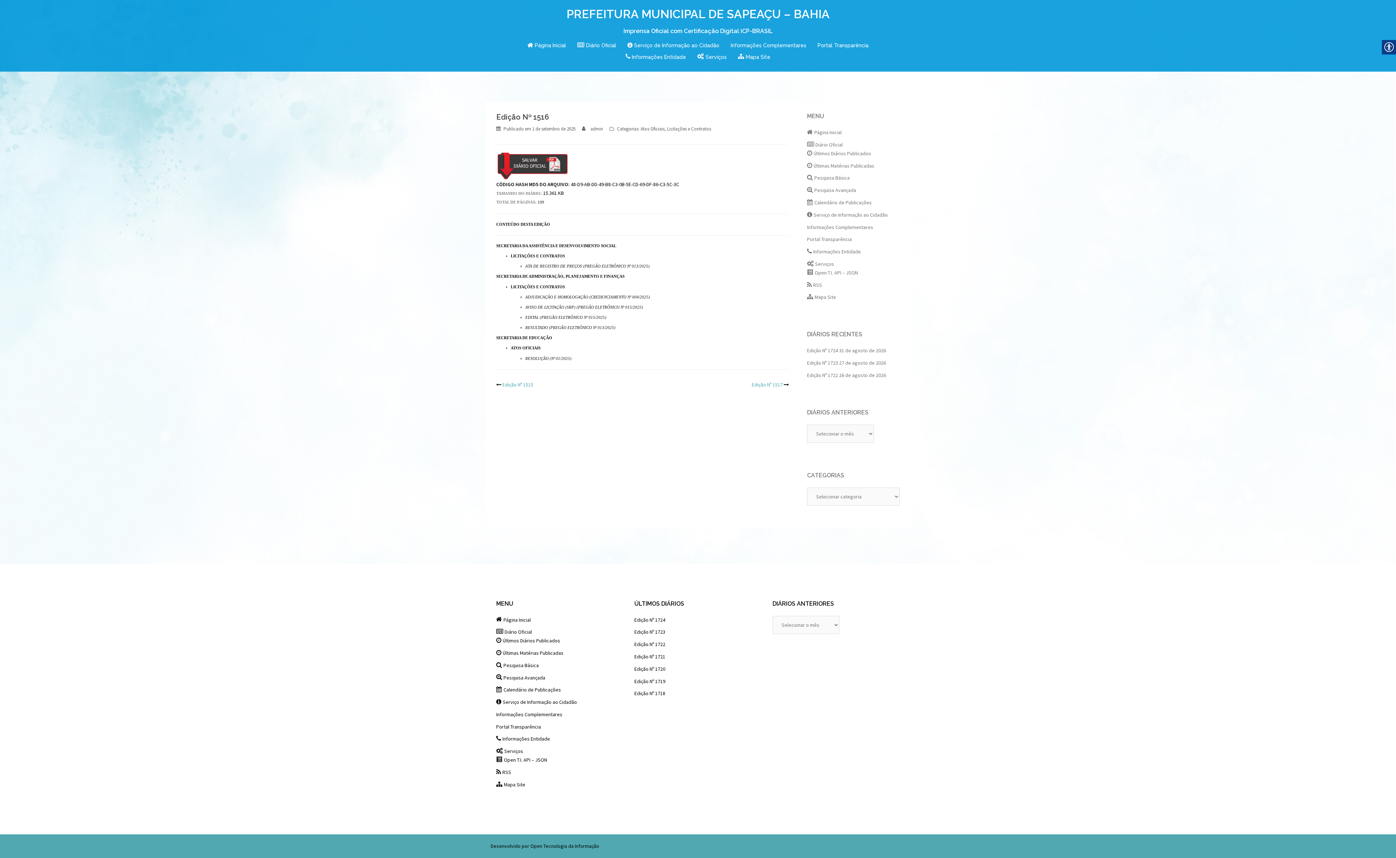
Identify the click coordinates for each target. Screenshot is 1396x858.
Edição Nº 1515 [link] (517, 384)
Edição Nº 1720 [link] (649, 669)
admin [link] (596, 129)
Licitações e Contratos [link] (689, 129)
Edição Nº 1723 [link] (822, 363)
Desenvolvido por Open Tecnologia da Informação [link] (545, 846)
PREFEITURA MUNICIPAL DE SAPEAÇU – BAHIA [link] (698, 14)
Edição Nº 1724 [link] (822, 350)
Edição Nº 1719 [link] (649, 681)
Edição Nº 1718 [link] (649, 693)
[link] (546, 45)
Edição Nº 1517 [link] (767, 384)
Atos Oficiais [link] (653, 129)
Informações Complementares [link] (768, 45)
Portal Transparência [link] (843, 45)
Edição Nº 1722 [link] (822, 375)
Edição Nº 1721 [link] (649, 656)
